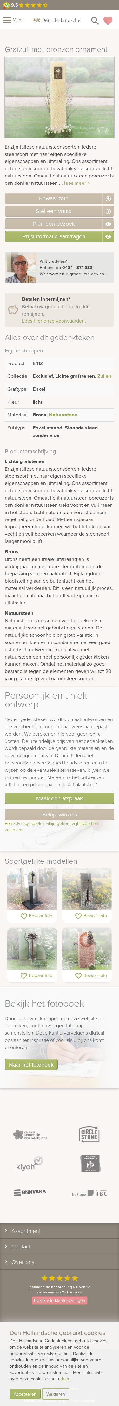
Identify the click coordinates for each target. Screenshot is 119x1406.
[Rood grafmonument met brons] (87, 949)
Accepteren (25, 1394)
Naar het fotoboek (31, 1064)
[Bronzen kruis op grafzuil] (87, 889)
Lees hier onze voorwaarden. (54, 320)
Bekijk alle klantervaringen (59, 1300)
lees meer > (77, 182)
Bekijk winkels (59, 814)
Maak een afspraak (59, 798)
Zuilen (104, 376)
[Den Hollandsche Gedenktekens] (56, 19)
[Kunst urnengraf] (32, 889)
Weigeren (55, 1394)
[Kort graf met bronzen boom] (32, 949)
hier (65, 1379)
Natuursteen (63, 414)
